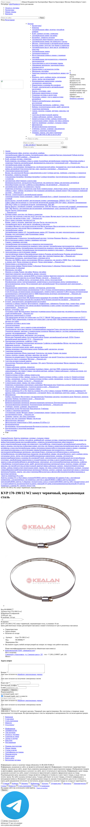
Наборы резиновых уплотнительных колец (21, 349)
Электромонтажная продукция (16, 171)
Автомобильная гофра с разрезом (43, 155)
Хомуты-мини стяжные (34, 484)
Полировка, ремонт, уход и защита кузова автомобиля (25, 327)
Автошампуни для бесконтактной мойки (40, 167)
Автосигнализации (12, 325)
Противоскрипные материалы (65, 403)
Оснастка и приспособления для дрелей (72, 357)
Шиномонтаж (37, 125)
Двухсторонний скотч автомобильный (40, 284)
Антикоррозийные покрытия (43, 329)
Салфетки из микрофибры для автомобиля (41, 185)
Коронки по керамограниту (15, 357)
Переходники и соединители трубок (45, 69)
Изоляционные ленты (13, 282)
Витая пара (9, 337)
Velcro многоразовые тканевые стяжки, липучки (38, 369)
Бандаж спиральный (64, 155)
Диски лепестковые (45, 262)
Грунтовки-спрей (11, 311)
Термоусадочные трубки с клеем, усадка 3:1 (55, 377)
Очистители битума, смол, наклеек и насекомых (38, 169)
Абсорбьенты (10, 343)
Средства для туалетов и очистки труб (19, 216)
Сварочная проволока (13, 353)
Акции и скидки (11, 738)
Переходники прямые (13, 266)
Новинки (35, 28)
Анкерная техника (12, 196)
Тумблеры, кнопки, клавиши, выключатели (48, 129)
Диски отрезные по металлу (27, 262)
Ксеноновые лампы (36, 234)
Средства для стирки (42, 216)
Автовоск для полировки (14, 167)
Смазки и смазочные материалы (44, 131)
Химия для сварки (60, 353)
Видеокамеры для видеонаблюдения (18, 426)
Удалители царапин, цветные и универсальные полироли (26, 331)
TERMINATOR (11, 730)
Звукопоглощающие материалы (41, 403)
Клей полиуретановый (80, 385)
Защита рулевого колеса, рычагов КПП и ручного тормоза (27, 276)
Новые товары (10, 748)
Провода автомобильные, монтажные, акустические (24, 335)
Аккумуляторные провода (15, 254)
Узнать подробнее (42, 788)
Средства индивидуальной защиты (45, 115)
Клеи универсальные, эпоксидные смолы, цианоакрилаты (59, 189)
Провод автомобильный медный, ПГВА (59, 337)
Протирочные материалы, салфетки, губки (48, 105)
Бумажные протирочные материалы (29, 343)
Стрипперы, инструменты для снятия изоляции (23, 305)
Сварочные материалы (40, 109)
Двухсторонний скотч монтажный (68, 284)
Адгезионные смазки (13, 412)
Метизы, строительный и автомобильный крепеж (50, 43)
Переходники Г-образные (51, 266)
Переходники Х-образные (15, 268)
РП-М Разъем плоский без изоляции (27, 300)
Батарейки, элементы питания (43, 37)
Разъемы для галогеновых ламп (17, 234)
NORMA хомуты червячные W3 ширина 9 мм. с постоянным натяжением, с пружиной (45, 392)
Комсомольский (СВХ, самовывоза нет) (20, 650)
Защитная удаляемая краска (40, 311)
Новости (8, 723)
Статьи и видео (11, 750)
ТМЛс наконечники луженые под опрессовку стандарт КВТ (34, 319)
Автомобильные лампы (41, 51)
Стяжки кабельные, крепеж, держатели (46, 117)
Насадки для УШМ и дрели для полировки (21, 260)
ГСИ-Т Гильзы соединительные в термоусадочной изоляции (62, 290)
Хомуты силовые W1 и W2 (38, 391)
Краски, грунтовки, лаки (41, 91)
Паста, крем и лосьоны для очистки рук (20, 220)
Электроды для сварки (44, 353)
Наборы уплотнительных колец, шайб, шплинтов (50, 107)
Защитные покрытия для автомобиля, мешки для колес (25, 274)
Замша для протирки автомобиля (66, 183)
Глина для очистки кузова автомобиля (68, 329)
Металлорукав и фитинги (14, 420)
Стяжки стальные (54, 391)
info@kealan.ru (14, 4)
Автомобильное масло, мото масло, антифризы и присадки (27, 224)
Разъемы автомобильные (54, 254)
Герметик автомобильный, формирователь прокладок (34, 163)
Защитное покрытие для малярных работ (64, 276)
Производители (11, 754)
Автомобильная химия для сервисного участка (49, 41)
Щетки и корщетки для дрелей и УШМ (52, 260)
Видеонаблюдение (12, 424)
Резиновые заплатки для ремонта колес (59, 397)
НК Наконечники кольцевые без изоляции (43, 298)
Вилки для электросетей (14, 173)
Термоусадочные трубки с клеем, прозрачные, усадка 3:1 (50, 379)
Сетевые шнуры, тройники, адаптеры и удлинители (66, 173)
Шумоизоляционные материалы (44, 127)
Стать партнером (11, 721)
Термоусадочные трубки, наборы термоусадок (49, 119)
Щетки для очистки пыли (72, 343)
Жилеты (64, 238)
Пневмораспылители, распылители (18, 183)
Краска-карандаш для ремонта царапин (66, 311)
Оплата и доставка (12, 734)
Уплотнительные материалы (40, 405)
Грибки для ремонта (12, 397)
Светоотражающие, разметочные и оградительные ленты (43, 282)
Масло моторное (46, 226)
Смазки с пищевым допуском (16, 242)
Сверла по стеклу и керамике (16, 359)
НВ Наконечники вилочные (15, 298)
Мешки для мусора (34, 418)
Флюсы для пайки (39, 272)
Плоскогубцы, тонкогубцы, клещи (72, 303)
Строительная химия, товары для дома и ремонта (50, 121)
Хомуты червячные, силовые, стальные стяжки (49, 123)
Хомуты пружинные (18, 484)
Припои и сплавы (12, 272)
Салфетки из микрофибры (53, 343)
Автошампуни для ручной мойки (68, 167)
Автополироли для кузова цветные (18, 329)
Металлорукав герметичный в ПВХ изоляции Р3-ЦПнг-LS (27, 422)
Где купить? (9, 725)
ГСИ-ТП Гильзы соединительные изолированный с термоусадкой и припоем (34, 292)
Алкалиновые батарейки (14, 177)
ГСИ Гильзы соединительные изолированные (22, 290)
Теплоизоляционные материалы (17, 405)
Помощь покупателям (13, 746)
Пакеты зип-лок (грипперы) (15, 418)
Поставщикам (10, 742)
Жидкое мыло (55, 216)
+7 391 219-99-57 (29, 145)
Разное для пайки (25, 272)
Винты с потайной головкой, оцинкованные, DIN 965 (31, 206)
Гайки (7, 202)
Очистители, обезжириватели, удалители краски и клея (26, 387)
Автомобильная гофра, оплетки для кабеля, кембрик (25, 153)
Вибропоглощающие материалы (17, 403)
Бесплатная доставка (13, 760)
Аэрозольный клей (61, 163)
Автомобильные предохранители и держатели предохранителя (29, 244)
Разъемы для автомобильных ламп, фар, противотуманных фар (39, 256)
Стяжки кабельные (12, 369)
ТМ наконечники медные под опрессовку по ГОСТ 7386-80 (27, 317)
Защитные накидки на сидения (23, 278)
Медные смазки (27, 412)
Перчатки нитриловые (54, 363)
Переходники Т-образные (70, 266)
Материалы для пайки (40, 71)
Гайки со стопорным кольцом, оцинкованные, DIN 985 (33, 204)
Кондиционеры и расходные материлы (19, 428)
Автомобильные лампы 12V (15, 232)
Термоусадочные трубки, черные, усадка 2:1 (21, 377)
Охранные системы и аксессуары (44, 95)
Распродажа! (36, 26)
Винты (7, 206)
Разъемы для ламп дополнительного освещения (66, 232)
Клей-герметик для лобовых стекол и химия (21, 161)
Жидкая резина (24, 311)
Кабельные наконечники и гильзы (45, 93)
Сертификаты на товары (14, 752)
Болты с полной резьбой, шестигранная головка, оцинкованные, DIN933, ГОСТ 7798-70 (43, 200)
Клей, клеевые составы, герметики (45, 33)
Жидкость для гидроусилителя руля (26, 226)
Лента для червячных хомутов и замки (60, 393)
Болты (7, 200)
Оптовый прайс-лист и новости (15, 696)
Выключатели (35, 408)
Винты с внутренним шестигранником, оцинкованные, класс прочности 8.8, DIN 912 (45, 208)
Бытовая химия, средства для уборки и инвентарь (50, 45)
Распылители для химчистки (43, 183)
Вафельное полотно (12, 345)
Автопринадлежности (40, 53)
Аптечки (50, 238)
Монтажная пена (49, 385)
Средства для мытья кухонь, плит (17, 218)
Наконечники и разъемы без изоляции (46, 85)
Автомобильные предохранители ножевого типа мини (42, 248)
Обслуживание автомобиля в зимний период (50, 191)
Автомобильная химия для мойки (44, 35)
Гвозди (7, 210)
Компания (9, 717)
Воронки (57, 238)
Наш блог (9, 740)
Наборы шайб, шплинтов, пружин (51, 349)
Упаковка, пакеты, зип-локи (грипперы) (47, 133)
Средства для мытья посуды (71, 216)
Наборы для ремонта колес (23, 399)
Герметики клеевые (64, 385)
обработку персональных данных (29, 674)
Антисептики (10, 363)
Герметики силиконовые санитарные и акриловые (24, 385)
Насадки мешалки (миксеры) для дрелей (41, 357)
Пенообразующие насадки (15, 185)
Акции (7, 151)
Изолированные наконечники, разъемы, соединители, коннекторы (47, 82)
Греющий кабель (20, 337)
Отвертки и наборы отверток (16, 303)
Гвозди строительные (19, 210)
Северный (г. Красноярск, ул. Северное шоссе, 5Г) (24, 654)
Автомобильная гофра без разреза (18, 155)
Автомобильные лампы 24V (37, 232)
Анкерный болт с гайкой (48, 196)
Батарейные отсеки (12, 408)
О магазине (9, 719)
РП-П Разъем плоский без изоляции (54, 300)
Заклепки (71, 484)
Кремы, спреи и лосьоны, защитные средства (22, 222)
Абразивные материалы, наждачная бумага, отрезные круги (27, 258)
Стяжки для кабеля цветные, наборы (40, 371)
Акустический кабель (35, 337)
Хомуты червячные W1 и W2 (16, 391)
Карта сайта (9, 758)
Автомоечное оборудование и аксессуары (47, 39)
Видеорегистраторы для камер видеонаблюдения (51, 426)
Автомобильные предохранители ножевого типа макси (43, 250)
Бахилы (79, 363)
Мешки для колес (42, 278)
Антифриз (9, 226)
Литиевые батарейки (32, 177)
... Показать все (33, 157)
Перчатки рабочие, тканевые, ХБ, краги (31, 363)
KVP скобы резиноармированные (55, 484)
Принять (4, 790)
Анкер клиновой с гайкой (29, 196)
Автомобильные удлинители (16, 238)
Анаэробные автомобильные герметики (54, 161)
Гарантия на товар (12, 736)
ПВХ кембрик (22, 157)
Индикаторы (25, 408)
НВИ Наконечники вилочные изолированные (52, 294)
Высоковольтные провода (35, 254)
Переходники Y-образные (31, 266)
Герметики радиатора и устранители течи (20, 189)
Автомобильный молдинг (37, 238)
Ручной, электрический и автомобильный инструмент (25, 301)
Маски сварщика (70, 363)
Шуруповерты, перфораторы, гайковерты (43, 303)
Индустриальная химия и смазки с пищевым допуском (25, 240)
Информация (10, 728)
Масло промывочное (35, 228)
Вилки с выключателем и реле (35, 173)
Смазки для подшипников (60, 412)
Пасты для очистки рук (48, 222)
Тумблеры (45, 408)
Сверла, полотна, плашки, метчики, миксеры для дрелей (26, 355)
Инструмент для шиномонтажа (32, 397)
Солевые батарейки (47, 177)
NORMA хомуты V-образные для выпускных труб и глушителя (32, 482)
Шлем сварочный (28, 353)
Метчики (31, 359)
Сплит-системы (11, 430)
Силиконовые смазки (42, 412)
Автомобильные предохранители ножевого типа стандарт (27, 246)
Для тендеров (10, 732)
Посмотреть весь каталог (48, 135)
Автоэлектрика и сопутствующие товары (47, 63)
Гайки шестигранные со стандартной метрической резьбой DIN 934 (35, 202)
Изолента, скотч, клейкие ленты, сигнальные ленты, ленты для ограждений (49, 78)
